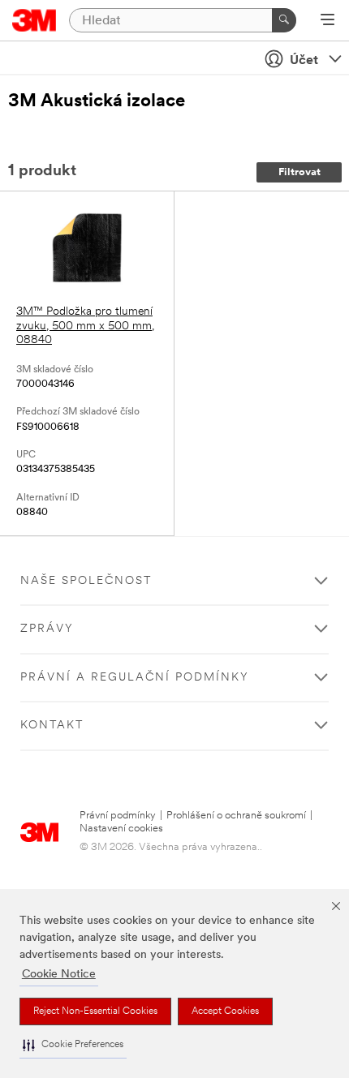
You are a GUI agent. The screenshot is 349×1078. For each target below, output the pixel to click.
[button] (73, 1045)
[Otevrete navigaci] (327, 21)
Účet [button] (304, 60)
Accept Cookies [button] (225, 1011)
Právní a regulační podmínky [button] (134, 678)
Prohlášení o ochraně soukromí (236, 815)
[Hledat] (284, 20)
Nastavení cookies (121, 828)
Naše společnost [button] (86, 581)
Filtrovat (299, 172)
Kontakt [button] (52, 725)
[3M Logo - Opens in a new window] (34, 20)
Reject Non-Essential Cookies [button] (95, 1011)
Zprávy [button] (47, 629)
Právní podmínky (118, 815)
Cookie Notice (59, 974)
